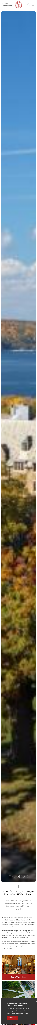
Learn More (12, 1018)
